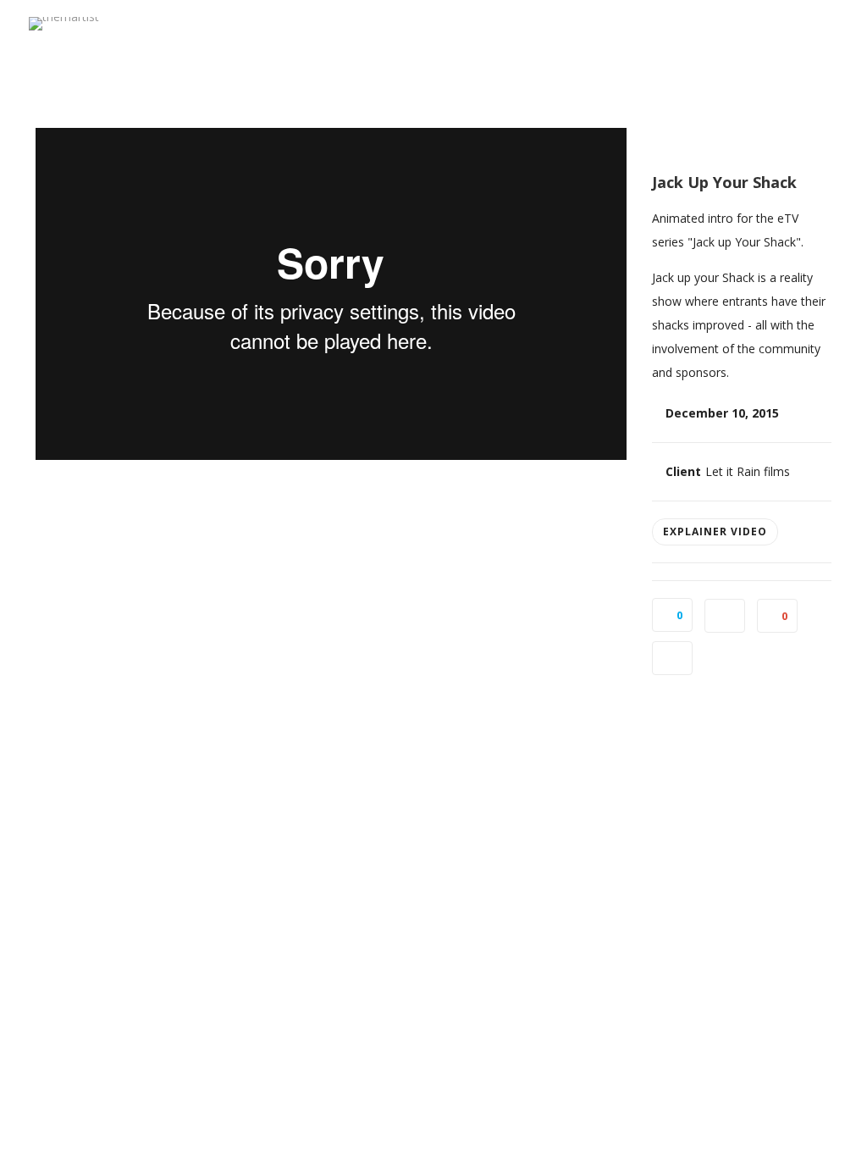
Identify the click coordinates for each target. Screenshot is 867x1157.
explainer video (715, 531)
